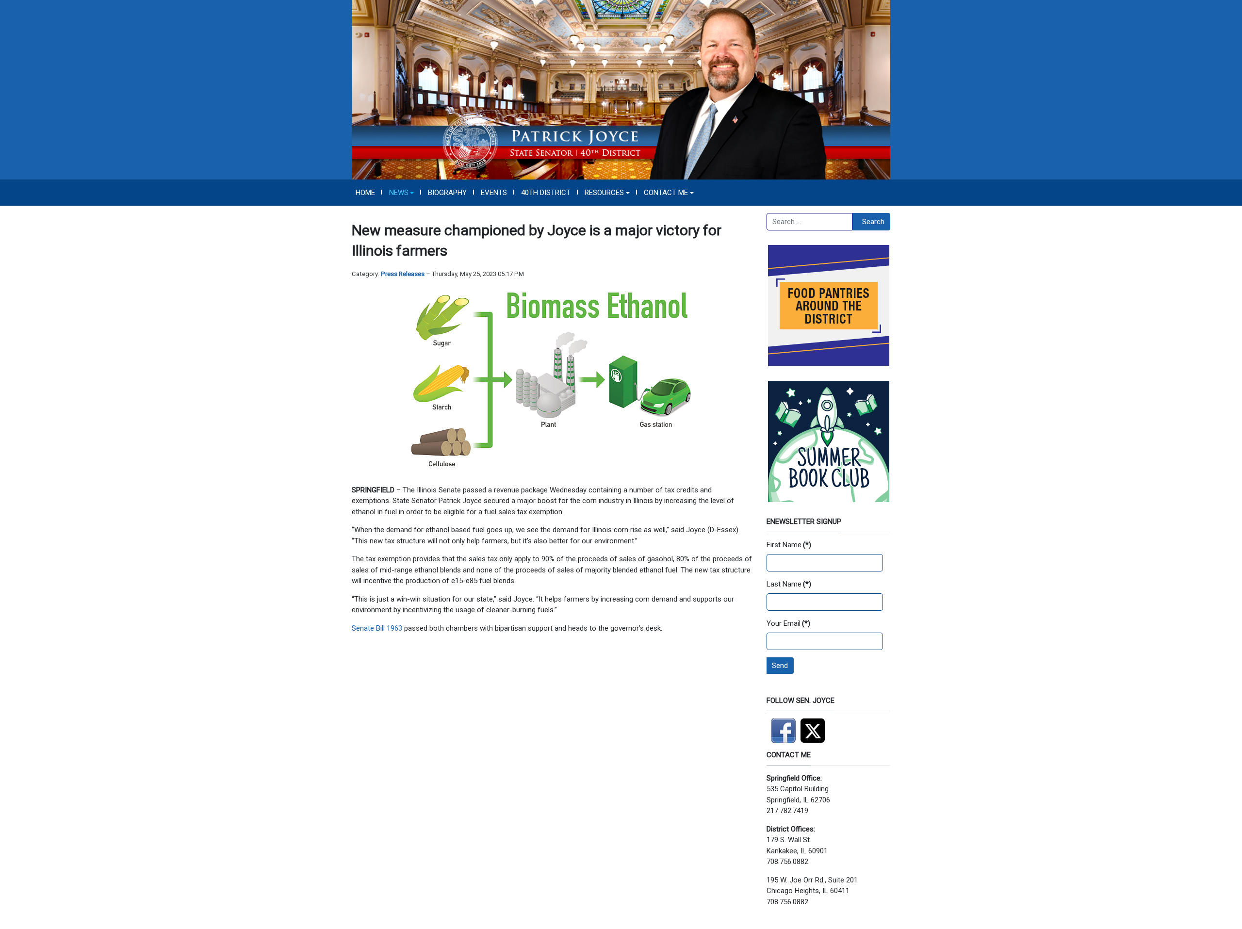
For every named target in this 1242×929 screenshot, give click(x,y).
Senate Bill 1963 (377, 628)
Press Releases (403, 273)
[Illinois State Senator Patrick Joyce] (621, 89)
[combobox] (809, 221)
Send (780, 665)
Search (873, 221)
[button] (401, 192)
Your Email (788, 623)
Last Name (789, 584)
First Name (789, 544)
